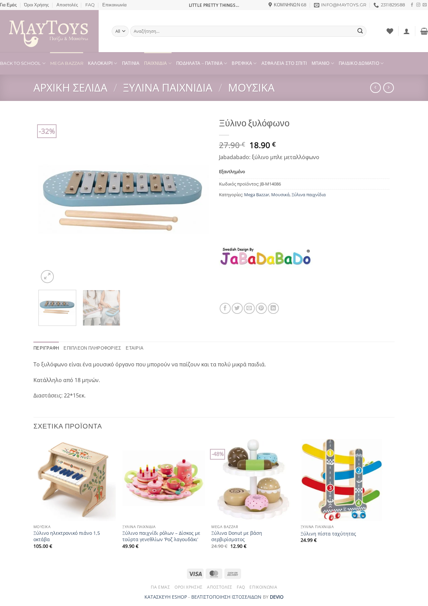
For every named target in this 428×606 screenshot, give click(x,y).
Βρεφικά (242, 63)
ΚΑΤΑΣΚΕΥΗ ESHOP (165, 597)
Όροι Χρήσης (36, 4)
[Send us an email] (425, 5)
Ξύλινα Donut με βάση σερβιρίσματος (236, 536)
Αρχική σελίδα (70, 87)
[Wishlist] (390, 31)
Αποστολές (67, 4)
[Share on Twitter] (237, 308)
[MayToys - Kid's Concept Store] (51, 31)
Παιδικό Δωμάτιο (359, 63)
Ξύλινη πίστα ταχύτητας (328, 534)
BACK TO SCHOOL (20, 63)
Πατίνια (131, 63)
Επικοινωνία (114, 4)
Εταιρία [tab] (134, 348)
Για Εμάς (8, 4)
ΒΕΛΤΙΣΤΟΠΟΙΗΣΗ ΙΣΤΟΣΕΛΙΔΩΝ (226, 597)
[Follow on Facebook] (412, 5)
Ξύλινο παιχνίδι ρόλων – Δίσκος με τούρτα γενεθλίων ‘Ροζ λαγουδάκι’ (161, 536)
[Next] (197, 200)
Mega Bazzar (66, 63)
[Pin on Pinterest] (261, 308)
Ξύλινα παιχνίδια (167, 87)
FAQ (90, 4)
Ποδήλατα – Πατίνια (199, 63)
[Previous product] (388, 88)
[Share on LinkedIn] (273, 308)
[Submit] (360, 31)
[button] (406, 31)
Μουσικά (251, 87)
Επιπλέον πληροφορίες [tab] (92, 348)
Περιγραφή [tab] (46, 348)
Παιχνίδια (155, 63)
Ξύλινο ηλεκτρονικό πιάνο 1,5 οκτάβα (66, 536)
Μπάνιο (321, 63)
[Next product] (375, 88)
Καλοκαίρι (100, 63)
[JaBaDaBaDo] (266, 256)
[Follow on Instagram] (418, 5)
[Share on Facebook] (225, 308)
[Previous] (50, 200)
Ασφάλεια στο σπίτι (284, 63)
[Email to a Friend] (249, 308)
